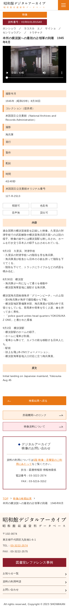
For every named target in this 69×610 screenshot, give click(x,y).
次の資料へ (50, 389)
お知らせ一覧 (11, 573)
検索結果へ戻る (38, 400)
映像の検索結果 (22, 498)
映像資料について (34, 426)
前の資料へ (18, 389)
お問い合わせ (11, 589)
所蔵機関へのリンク (35, 415)
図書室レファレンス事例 (34, 562)
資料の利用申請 (12, 581)
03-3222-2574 (19, 545)
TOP (5, 498)
